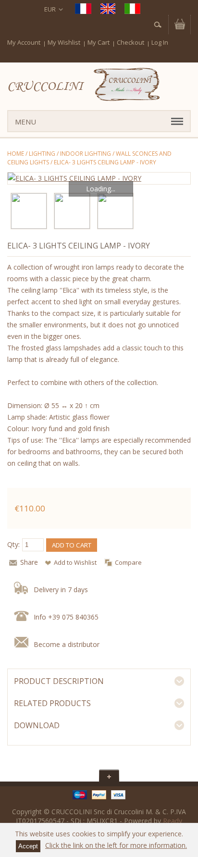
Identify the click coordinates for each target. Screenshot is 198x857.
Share (29, 562)
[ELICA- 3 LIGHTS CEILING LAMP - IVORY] (99, 178)
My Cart (98, 42)
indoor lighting (85, 153)
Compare (128, 562)
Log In (159, 42)
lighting (42, 153)
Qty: (13, 544)
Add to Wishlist (75, 562)
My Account (23, 42)
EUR (50, 9)
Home (15, 153)
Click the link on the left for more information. (116, 845)
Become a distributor (66, 644)
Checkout (130, 42)
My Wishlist (64, 42)
